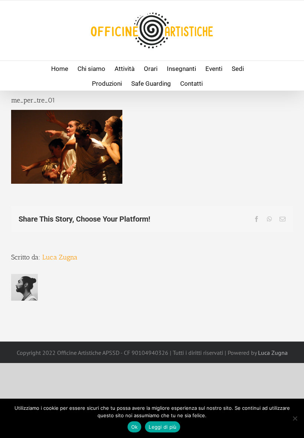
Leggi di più (162, 427)
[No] (294, 418)
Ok (134, 427)
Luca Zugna (59, 257)
